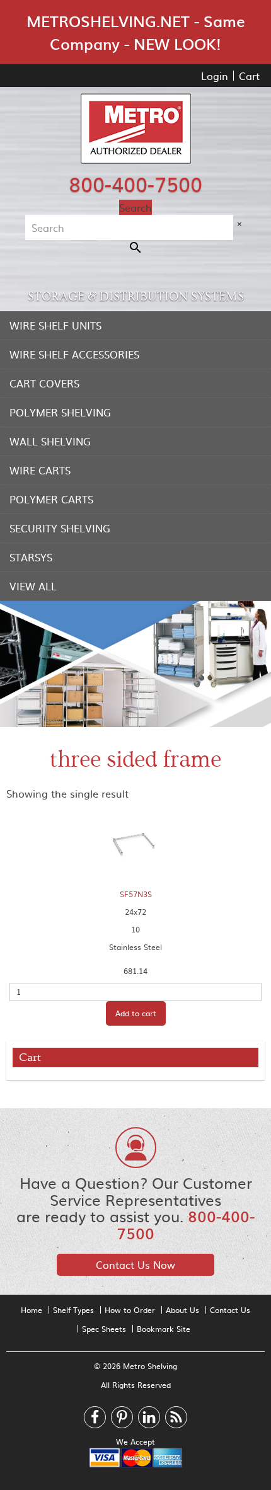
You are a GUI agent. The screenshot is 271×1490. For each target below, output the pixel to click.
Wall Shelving (50, 441)
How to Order (130, 1309)
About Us (182, 1309)
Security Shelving (59, 528)
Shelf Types (73, 1309)
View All (33, 585)
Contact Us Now (135, 1264)
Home (31, 1309)
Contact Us (230, 1309)
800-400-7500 (135, 183)
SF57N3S (136, 894)
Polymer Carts (51, 499)
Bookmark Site (163, 1328)
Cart (249, 75)
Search (135, 207)
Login (214, 75)
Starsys (30, 556)
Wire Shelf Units (55, 325)
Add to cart (135, 1013)
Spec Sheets (104, 1328)
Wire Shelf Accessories (74, 354)
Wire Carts (40, 470)
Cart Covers (44, 383)
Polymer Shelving (60, 412)
